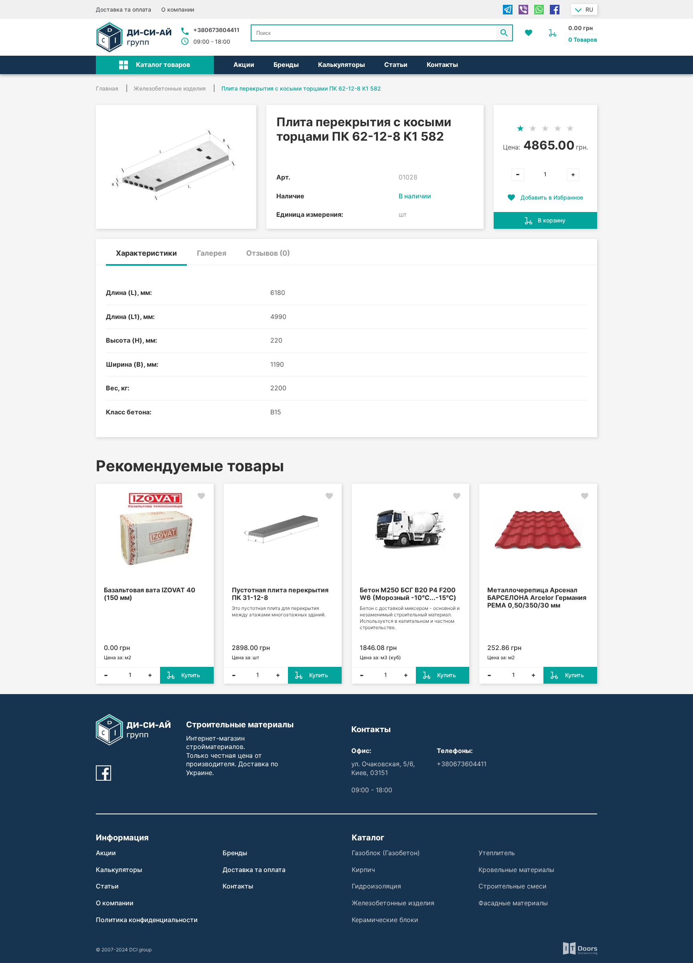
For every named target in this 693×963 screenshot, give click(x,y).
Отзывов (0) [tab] (268, 253)
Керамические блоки (385, 920)
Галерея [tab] (211, 253)
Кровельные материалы (516, 870)
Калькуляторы (341, 65)
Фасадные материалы (513, 903)
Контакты (442, 65)
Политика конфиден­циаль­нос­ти (147, 920)
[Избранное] (528, 32)
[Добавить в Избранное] (201, 496)
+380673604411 (216, 29)
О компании (177, 9)
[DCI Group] (133, 37)
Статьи (395, 65)
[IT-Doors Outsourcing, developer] (580, 949)
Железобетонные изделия (393, 903)
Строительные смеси (512, 886)
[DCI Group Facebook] (103, 773)
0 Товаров (582, 39)
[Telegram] (508, 9)
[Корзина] (552, 32)
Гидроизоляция (376, 886)
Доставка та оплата (123, 9)
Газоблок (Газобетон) (386, 853)
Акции (243, 65)
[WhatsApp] (539, 9)
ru (589, 9)
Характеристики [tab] (146, 253)
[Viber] (523, 9)
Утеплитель (496, 853)
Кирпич (363, 870)
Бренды (286, 65)
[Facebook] (554, 9)
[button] (155, 65)
